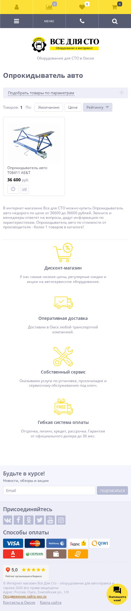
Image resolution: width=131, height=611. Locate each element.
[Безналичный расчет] (78, 554)
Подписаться (112, 490)
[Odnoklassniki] (29, 520)
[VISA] (13, 543)
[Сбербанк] (35, 554)
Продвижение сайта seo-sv (25, 596)
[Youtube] (50, 520)
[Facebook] (18, 520)
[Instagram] (61, 520)
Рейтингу (95, 107)
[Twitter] (39, 520)
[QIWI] (100, 543)
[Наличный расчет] (56, 554)
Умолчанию (48, 107)
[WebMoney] (56, 543)
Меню (49, 21)
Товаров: (11, 107)
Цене (73, 107)
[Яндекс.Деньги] (78, 543)
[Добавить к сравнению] (24, 189)
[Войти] (16, 7)
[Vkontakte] (7, 520)
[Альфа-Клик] (13, 554)
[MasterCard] (35, 543)
